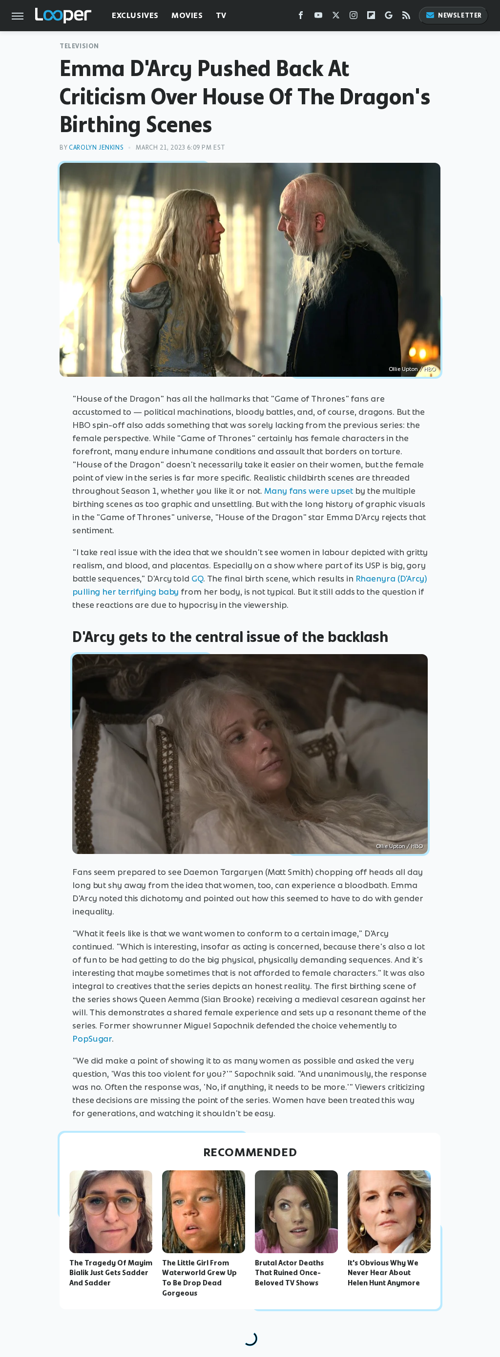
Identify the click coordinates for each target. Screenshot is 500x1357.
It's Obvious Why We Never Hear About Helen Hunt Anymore (384, 1273)
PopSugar (92, 1039)
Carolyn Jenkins (96, 147)
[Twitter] (336, 17)
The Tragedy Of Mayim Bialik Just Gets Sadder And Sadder (110, 1273)
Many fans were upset (308, 491)
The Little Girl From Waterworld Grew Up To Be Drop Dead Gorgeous (199, 1278)
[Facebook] (301, 17)
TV (221, 15)
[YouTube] (318, 17)
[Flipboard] (371, 17)
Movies (187, 15)
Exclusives (135, 15)
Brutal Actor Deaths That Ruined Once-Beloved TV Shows (289, 1273)
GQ (197, 578)
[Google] (389, 17)
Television (79, 46)
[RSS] (406, 17)
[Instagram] (353, 17)
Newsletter (460, 15)
